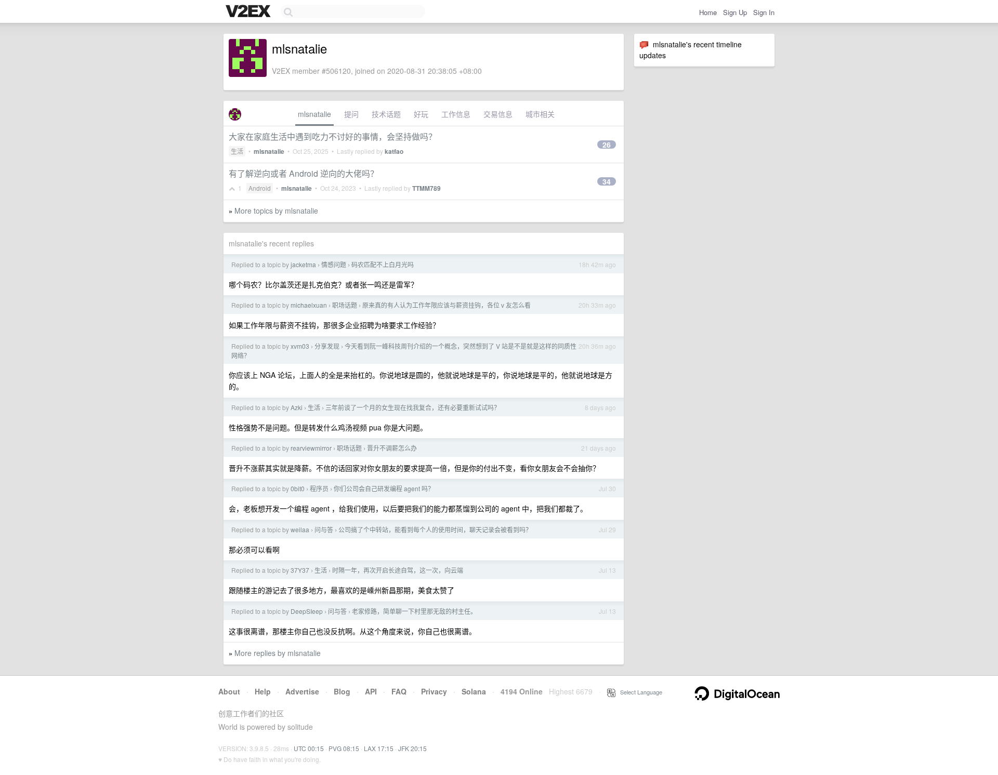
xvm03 (300, 345)
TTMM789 (426, 188)
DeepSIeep (307, 611)
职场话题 (344, 304)
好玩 (421, 114)
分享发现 (326, 345)
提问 (351, 114)
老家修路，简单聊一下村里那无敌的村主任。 (414, 611)
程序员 (319, 488)
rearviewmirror (311, 447)
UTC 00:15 (309, 748)
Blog (342, 691)
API (371, 691)
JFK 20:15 (412, 748)
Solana (474, 691)
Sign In (763, 12)
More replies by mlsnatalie (277, 653)
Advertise (302, 691)
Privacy (434, 691)
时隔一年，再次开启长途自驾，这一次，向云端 (397, 570)
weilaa (300, 529)
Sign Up (735, 12)
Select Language (638, 692)
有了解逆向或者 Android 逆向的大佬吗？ (303, 173)
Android (259, 187)
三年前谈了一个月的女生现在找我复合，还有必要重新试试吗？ (412, 407)
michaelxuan (309, 304)
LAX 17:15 (378, 748)
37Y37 (300, 570)
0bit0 (298, 488)
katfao (394, 151)
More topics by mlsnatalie (276, 210)
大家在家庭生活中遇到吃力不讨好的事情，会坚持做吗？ (333, 136)
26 (606, 144)
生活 (237, 151)
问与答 (323, 529)
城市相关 (540, 114)
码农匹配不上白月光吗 (382, 264)
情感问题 (333, 264)
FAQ (398, 691)
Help (263, 691)
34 (606, 181)
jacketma (303, 264)
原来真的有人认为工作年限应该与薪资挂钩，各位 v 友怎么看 (446, 304)
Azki (297, 407)
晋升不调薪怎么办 (392, 447)
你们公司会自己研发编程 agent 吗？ (384, 488)
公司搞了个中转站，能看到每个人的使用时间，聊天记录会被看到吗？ (435, 529)
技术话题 (386, 114)
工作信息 (455, 114)
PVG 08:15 (344, 748)
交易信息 (498, 114)
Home (708, 12)
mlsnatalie (314, 114)
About (229, 691)
